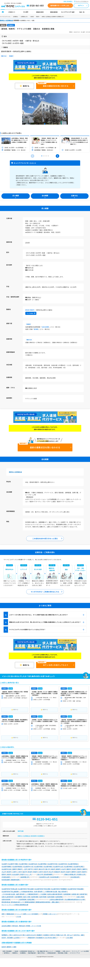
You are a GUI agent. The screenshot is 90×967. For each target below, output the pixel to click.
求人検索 (26, 12)
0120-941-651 (35, 6)
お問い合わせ (66, 951)
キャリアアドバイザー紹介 (68, 12)
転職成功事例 (40, 12)
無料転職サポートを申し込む (59, 5)
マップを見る (30, 313)
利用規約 (57, 951)
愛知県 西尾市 (29, 310)
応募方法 (74, 195)
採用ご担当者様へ (68, 1)
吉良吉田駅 (45, 327)
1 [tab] (45, 124)
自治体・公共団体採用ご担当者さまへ (25, 951)
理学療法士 (7, 953)
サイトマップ (75, 951)
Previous (32, 156)
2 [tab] (44, 156)
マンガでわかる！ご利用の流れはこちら (45, 592)
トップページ (3, 12)
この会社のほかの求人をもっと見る (45, 538)
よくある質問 (85, 951)
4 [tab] (48, 156)
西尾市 (37, 16)
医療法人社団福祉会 (15, 472)
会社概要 (45, 195)
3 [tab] (46, 156)
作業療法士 (15, 953)
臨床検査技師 (32, 953)
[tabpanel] (45, 109)
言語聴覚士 (15, 16)
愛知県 (32, 16)
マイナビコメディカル (5, 16)
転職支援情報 (54, 12)
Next (57, 156)
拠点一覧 (82, 12)
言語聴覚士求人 (24, 16)
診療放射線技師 (51, 953)
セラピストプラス (75, 953)
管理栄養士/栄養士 (63, 953)
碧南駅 (36, 329)
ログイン (81, 5)
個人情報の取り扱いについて (45, 951)
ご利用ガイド (12, 12)
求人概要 (15, 195)
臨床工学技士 (41, 953)
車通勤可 (11, 56)
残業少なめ (4, 56)
